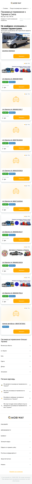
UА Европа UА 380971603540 (12, 201)
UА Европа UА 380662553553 (12, 171)
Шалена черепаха (8, 51)
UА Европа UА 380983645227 (12, 232)
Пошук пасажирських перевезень (19, 8)
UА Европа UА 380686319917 (12, 109)
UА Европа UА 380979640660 (12, 140)
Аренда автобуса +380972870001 (13, 324)
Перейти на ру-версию (16, 471)
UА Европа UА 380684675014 (12, 293)
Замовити (21, 56)
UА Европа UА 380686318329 (12, 262)
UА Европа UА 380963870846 (12, 79)
